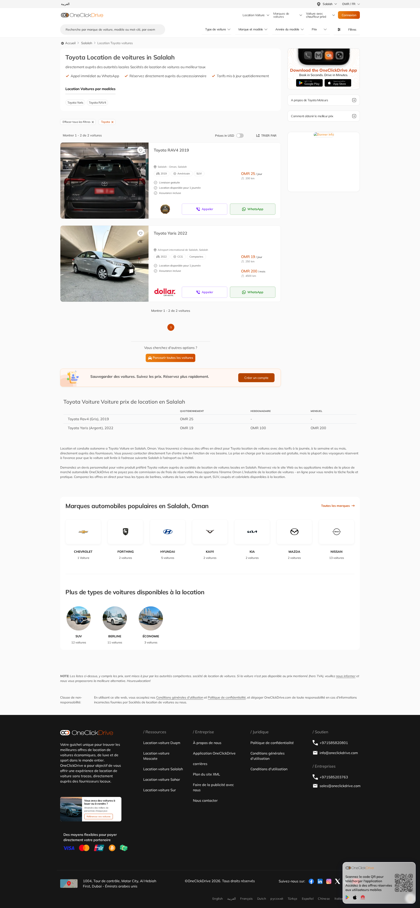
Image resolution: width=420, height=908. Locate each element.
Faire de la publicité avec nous (213, 787)
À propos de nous (207, 743)
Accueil (69, 43)
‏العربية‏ (231, 899)
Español (307, 899)
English (217, 899)
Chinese (324, 899)
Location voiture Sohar (161, 779)
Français (246, 899)
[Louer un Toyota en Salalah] (148, 181)
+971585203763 (334, 777)
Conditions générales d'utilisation (179, 697)
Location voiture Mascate (156, 756)
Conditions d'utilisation (268, 769)
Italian (339, 899)
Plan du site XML (206, 774)
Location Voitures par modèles (90, 89)
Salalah (86, 43)
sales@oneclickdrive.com (340, 786)
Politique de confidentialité (227, 697)
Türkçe (293, 899)
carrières (200, 764)
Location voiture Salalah (163, 769)
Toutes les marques (335, 506)
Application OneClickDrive (214, 753)
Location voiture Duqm (161, 743)
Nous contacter (205, 800)
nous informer (345, 676)
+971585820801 (334, 743)
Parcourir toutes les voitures (173, 358)
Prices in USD (224, 136)
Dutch (261, 899)
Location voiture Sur (159, 790)
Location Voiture (254, 15)
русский (276, 899)
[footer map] (69, 883)
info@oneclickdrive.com (339, 753)
